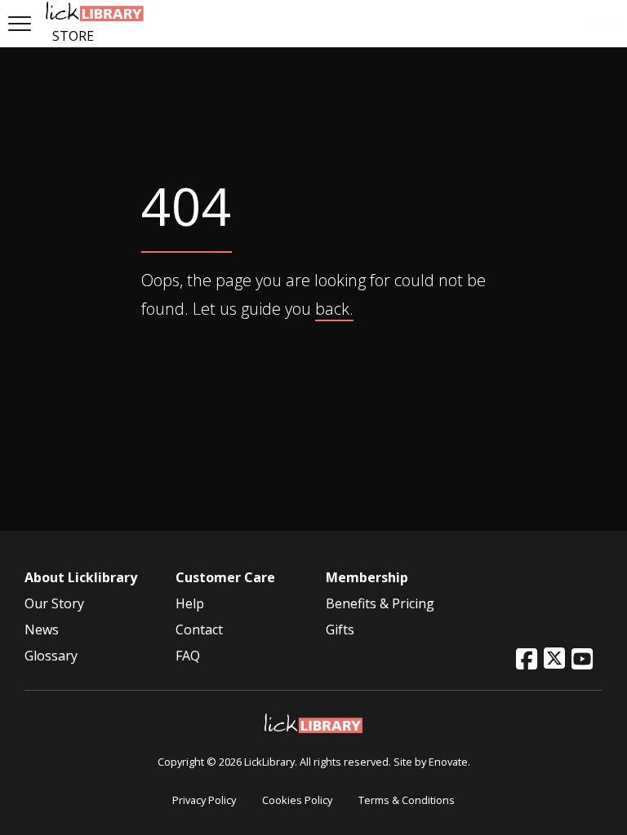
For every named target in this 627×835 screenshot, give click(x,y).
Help (190, 603)
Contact (199, 629)
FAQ (188, 656)
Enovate (448, 761)
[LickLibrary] (313, 721)
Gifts (340, 629)
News (41, 629)
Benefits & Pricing (380, 603)
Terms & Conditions (406, 800)
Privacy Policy (204, 800)
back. (334, 309)
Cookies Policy (297, 800)
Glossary (51, 656)
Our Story (54, 603)
